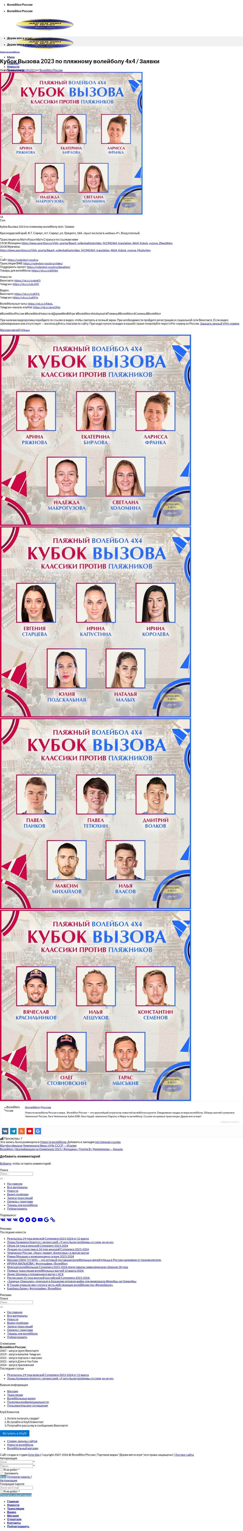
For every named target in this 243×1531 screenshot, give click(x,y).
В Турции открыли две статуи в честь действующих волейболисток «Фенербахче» (60, 1285)
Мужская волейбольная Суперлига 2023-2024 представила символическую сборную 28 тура (67, 1267)
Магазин (12, 1391)
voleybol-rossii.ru (229, 1121)
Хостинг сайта (184, 1454)
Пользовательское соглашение (27, 1405)
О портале (14, 1519)
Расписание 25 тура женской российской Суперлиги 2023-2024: (48, 1277)
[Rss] (21, 1131)
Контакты (14, 1522)
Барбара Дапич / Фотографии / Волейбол (34, 1288)
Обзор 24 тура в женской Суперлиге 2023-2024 (37, 1245)
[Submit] (1, 1178)
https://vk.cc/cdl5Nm (45, 270)
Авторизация (8, 1480)
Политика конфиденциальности (28, 1402)
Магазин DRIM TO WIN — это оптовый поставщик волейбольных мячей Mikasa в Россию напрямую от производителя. (84, 1260)
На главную (14, 1183)
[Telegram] (13, 1131)
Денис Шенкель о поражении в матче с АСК (35, 1274)
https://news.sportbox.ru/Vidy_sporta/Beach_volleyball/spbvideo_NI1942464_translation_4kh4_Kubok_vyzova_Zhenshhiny (97, 243)
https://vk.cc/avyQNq (46, 307)
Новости (13, 66)
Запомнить (11, 1473)
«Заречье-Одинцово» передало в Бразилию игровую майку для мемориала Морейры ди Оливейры (71, 1281)
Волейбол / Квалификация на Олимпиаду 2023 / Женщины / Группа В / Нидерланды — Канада (61, 1149)
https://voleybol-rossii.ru (23, 259)
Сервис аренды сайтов (22, 1441)
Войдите (5, 1163)
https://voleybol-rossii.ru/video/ (43, 263)
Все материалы (17, 1187)
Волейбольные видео (21, 1398)
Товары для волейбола (22, 1205)
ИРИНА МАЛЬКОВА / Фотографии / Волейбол (37, 1263)
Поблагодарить (17, 1208)
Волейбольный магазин (22, 1448)
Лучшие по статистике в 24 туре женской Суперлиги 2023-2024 (48, 1249)
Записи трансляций (20, 1198)
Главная (13, 1501)
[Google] (38, 1131)
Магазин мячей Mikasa (15, 330)
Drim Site (33, 1454)
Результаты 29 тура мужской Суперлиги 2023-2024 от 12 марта (48, 1238)
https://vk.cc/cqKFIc (27, 293)
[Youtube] (30, 1131)
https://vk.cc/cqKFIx (25, 297)
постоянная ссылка (107, 1142)
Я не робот (12, 1469)
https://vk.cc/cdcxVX (26, 284)
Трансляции (15, 1394)
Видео (11, 1512)
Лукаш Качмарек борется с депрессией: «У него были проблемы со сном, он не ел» (60, 1242)
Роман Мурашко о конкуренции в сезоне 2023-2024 (40, 1256)
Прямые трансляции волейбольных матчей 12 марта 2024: (45, 1270)
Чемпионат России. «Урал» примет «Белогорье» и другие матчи (48, 1252)
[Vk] (5, 1131)
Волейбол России (51, 70)
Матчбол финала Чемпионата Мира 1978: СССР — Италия (38, 1145)
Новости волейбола (10, 52)
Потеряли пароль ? (19, 1476)
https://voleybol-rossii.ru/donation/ (48, 267)
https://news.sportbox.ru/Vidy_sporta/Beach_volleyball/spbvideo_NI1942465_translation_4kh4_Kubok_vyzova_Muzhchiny (75, 250)
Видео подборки (17, 1194)
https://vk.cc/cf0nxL (40, 303)
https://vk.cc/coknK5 (28, 280)
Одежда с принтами (20, 1201)
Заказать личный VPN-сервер (219, 323)
